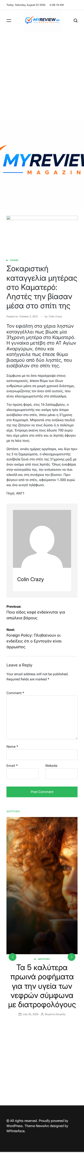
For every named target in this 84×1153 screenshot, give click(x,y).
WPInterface (15, 1131)
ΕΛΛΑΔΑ (14, 260)
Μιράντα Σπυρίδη (55, 1014)
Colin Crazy (55, 316)
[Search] (76, 20)
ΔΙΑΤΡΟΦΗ (44, 959)
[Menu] (8, 20)
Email (12, 766)
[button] (71, 957)
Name (12, 747)
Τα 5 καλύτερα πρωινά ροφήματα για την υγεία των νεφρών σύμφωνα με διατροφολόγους (42, 986)
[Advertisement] (42, 75)
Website (51, 766)
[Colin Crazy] (42, 539)
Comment (15, 693)
